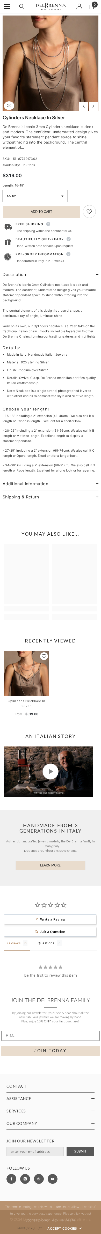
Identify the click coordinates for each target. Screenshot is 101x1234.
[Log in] (79, 6)
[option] (50, 63)
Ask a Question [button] (53, 931)
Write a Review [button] (53, 919)
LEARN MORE (50, 865)
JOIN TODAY (50, 1051)
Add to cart (41, 212)
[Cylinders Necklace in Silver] (26, 673)
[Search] (22, 6)
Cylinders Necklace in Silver (26, 703)
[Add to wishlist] (89, 211)
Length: (13, 185)
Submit (80, 1151)
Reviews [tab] (13, 943)
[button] (83, 106)
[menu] (7, 6)
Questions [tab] (46, 943)
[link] (26, 608)
